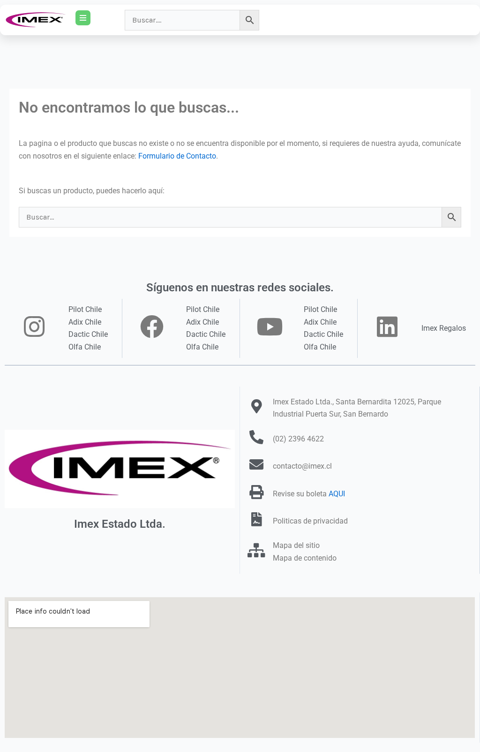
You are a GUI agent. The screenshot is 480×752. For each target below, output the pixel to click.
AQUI (337, 493)
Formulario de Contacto (177, 156)
